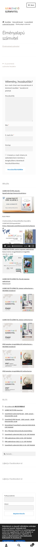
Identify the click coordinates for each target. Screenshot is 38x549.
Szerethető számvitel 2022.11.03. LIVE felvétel (20, 445)
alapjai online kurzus (17, 320)
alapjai (21, 288)
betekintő (12, 291)
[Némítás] (29, 246)
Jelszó (6, 504)
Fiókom (6, 545)
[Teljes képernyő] (33, 246)
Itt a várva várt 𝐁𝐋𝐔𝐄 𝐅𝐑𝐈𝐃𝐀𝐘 (15, 406)
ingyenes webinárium (18, 249)
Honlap (8, 145)
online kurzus (28, 288)
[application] (19, 238)
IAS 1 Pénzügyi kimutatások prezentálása (18, 431)
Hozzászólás (9, 96)
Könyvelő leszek (17, 22)
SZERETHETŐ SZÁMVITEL (10, 288)
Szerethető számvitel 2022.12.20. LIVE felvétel (20, 434)
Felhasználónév (9, 496)
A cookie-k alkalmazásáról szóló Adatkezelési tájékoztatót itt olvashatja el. (17, 536)
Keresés (19, 545)
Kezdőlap (8, 22)
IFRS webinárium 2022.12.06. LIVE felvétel (18, 438)
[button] (19, 238)
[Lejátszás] (5, 246)
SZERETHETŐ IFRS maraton (14, 410)
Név (7, 125)
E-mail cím (9, 135)
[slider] (17, 246)
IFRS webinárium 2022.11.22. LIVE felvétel (18, 441)
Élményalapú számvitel (10, 46)
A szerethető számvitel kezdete (9, 64)
